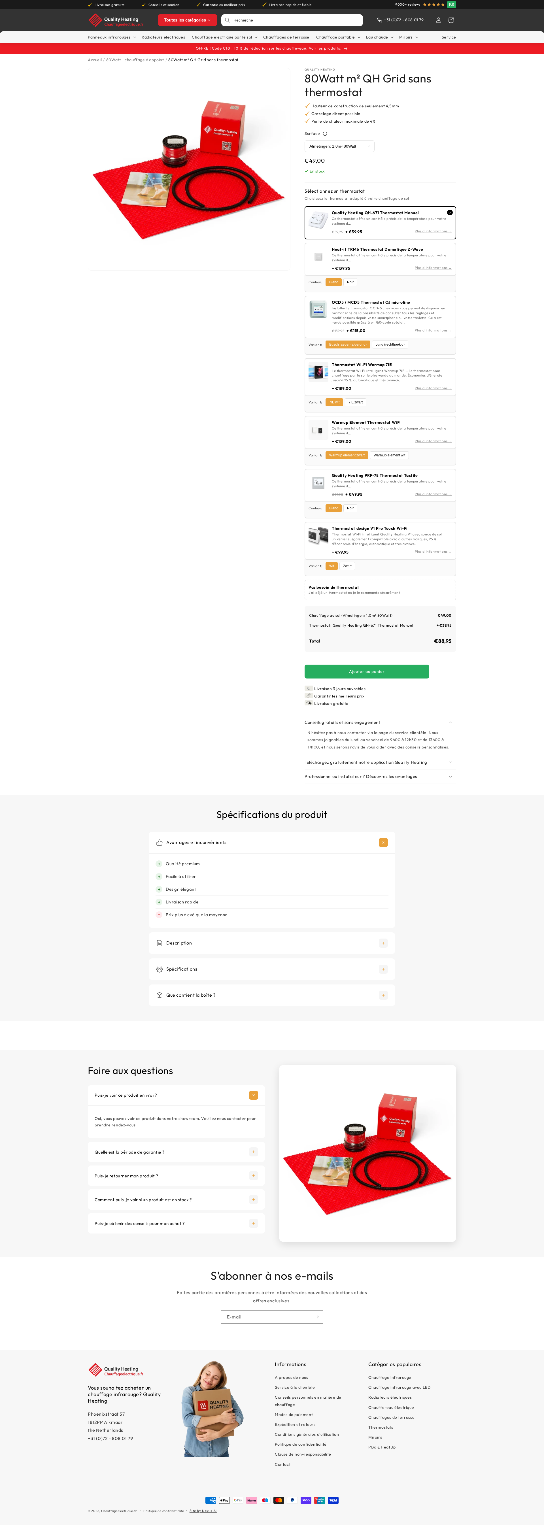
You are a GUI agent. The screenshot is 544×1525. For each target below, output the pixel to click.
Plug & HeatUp (382, 1447)
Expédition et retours (295, 1424)
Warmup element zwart (347, 455)
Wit (331, 566)
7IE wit (334, 402)
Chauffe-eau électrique (391, 1407)
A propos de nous (291, 1377)
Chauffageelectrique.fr (119, 1511)
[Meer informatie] (325, 134)
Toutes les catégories (185, 20)
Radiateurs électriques (390, 1397)
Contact (282, 1464)
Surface (312, 133)
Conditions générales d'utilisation (307, 1434)
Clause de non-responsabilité (303, 1454)
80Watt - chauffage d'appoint (135, 59)
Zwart (347, 566)
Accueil (95, 59)
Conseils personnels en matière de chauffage (308, 1401)
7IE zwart (355, 402)
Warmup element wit (389, 455)
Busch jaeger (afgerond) (348, 344)
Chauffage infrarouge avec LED (399, 1387)
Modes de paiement (294, 1414)
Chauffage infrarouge (389, 1377)
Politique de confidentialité (301, 1444)
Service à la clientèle (295, 1387)
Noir (350, 282)
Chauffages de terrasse (391, 1417)
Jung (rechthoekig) (390, 344)
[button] (451, 20)
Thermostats (380, 1427)
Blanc (333, 282)
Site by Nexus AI (203, 1511)
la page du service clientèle (400, 732)
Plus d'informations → (433, 231)
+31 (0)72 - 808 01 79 (110, 1438)
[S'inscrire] (316, 1317)
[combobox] (296, 20)
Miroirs (375, 1437)
